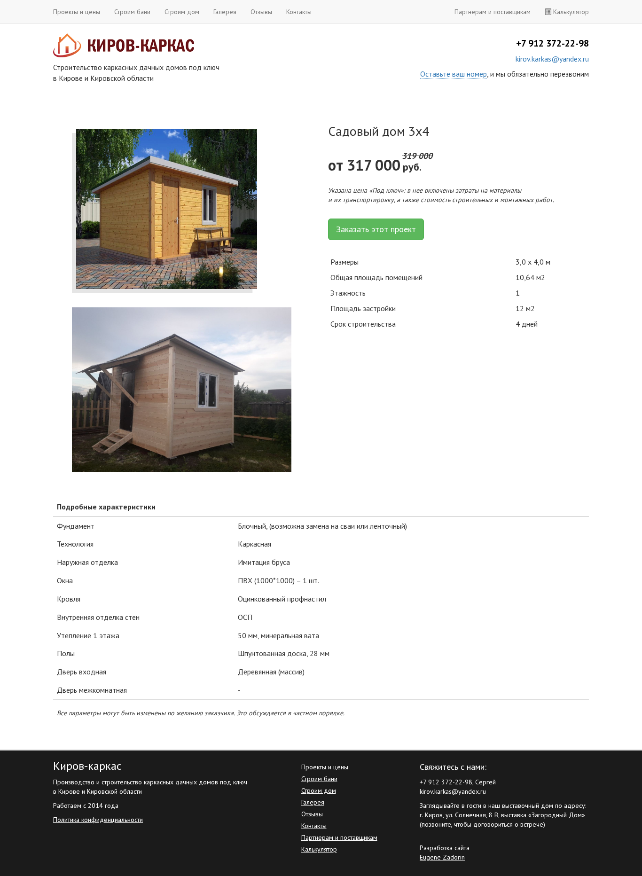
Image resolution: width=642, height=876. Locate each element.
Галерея (224, 12)
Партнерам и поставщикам (339, 837)
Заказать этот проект (376, 229)
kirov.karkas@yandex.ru (552, 58)
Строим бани (132, 12)
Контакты (299, 12)
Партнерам (492, 12)
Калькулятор (570, 12)
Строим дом (181, 12)
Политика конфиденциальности (98, 819)
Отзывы (261, 12)
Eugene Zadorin (442, 857)
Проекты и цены (76, 12)
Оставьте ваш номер (453, 73)
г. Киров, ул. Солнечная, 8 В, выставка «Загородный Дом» (502, 815)
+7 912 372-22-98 (552, 43)
